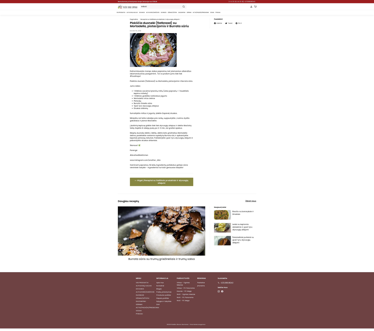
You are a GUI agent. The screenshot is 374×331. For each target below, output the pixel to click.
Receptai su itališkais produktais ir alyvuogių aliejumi (160, 19)
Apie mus (160, 283)
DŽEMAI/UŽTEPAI (172, 12)
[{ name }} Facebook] (222, 291)
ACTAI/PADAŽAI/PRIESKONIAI (201, 12)
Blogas (159, 289)
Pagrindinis (134, 19)
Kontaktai (160, 286)
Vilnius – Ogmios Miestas (183, 284)
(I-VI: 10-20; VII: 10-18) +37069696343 (242, 2)
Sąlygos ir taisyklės (163, 301)
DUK (158, 304)
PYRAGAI (217, 12)
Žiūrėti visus (250, 201)
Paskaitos (201, 283)
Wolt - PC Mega (183, 300)
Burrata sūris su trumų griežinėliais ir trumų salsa (161, 259)
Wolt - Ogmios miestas (186, 294)
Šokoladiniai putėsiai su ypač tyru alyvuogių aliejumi (243, 240)
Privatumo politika (163, 295)
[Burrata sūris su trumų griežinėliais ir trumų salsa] (161, 231)
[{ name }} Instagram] (219, 291)
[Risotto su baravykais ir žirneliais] (222, 215)
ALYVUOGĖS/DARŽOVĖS (152, 12)
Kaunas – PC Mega (184, 291)
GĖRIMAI (189, 12)
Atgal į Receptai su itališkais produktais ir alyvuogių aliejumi (162, 181)
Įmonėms (201, 286)
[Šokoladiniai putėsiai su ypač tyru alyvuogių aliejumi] (222, 240)
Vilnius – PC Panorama (186, 288)
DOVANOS (142, 12)
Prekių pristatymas (164, 292)
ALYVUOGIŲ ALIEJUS (132, 12)
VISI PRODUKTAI (121, 12)
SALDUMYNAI (181, 12)
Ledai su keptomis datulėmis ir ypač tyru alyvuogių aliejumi (242, 227)
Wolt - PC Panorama (185, 297)
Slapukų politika (162, 298)
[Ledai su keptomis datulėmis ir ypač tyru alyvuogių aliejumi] (222, 227)
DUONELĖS (163, 12)
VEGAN (212, 12)
